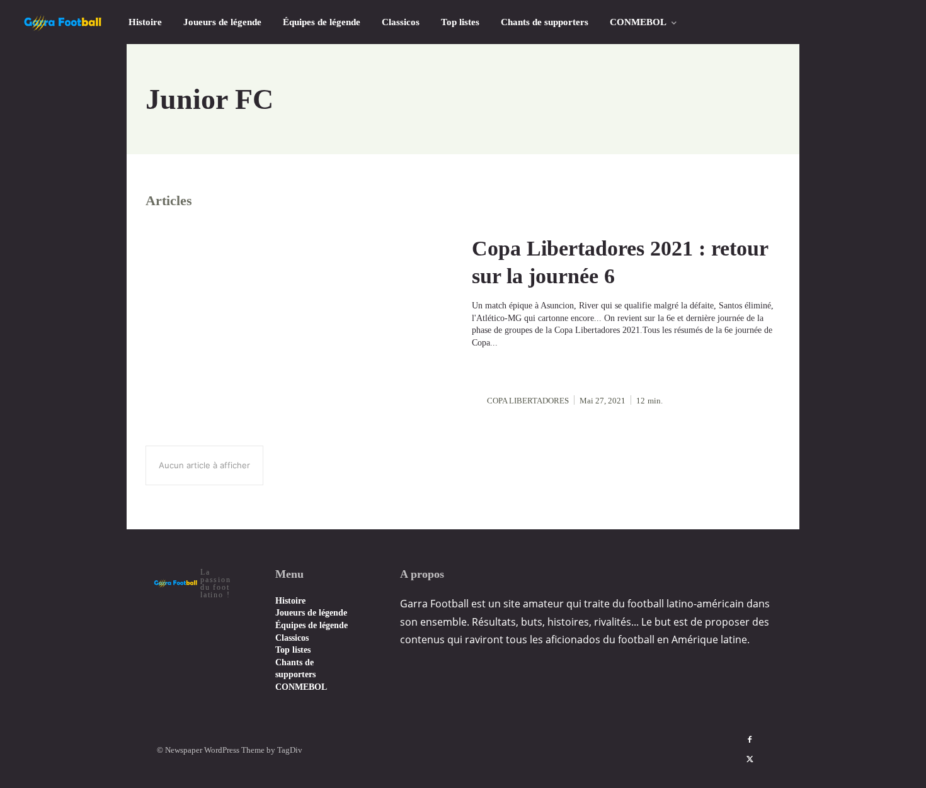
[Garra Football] (63, 22)
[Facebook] (749, 740)
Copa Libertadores (528, 401)
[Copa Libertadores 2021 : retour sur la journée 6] (300, 321)
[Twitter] (749, 759)
